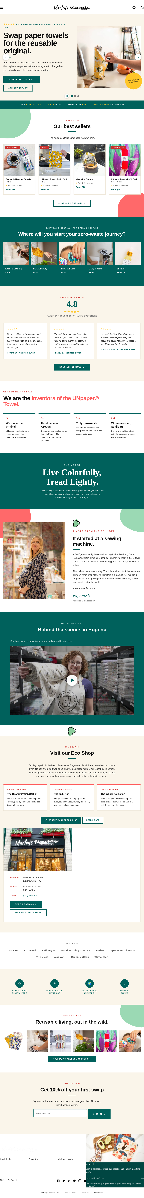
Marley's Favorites (66, 1159)
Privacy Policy (126, 1184)
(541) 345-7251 (30, 895)
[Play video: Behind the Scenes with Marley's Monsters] (72, 680)
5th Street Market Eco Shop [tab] (61, 820)
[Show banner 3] (78, 96)
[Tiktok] (69, 1180)
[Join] (140, 1178)
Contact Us (85, 1193)
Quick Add (19, 172)
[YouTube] (85, 1180)
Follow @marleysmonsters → (72, 1059)
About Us (33, 1159)
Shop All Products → (72, 203)
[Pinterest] (74, 1180)
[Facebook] (58, 1180)
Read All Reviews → (72, 367)
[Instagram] (79, 1180)
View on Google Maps (28, 913)
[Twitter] (63, 1180)
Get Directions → (26, 904)
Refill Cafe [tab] (93, 820)
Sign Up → (99, 1114)
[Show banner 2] (75, 96)
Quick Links (5, 1159)
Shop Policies (98, 1193)
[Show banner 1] (72, 96)
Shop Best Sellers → (21, 79)
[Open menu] (4, 8)
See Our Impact (18, 88)
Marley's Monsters (48, 1193)
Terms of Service (70, 1193)
